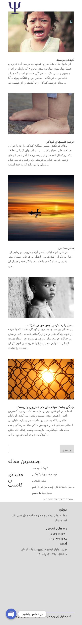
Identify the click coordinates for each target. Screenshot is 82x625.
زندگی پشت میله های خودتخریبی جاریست (45, 407)
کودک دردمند (65, 59)
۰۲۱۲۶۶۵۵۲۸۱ (58, 534)
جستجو (67, 450)
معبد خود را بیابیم (42, 493)
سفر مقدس (66, 248)
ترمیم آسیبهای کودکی (60, 141)
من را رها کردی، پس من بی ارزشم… (50, 325)
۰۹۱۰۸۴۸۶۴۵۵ (58, 539)
